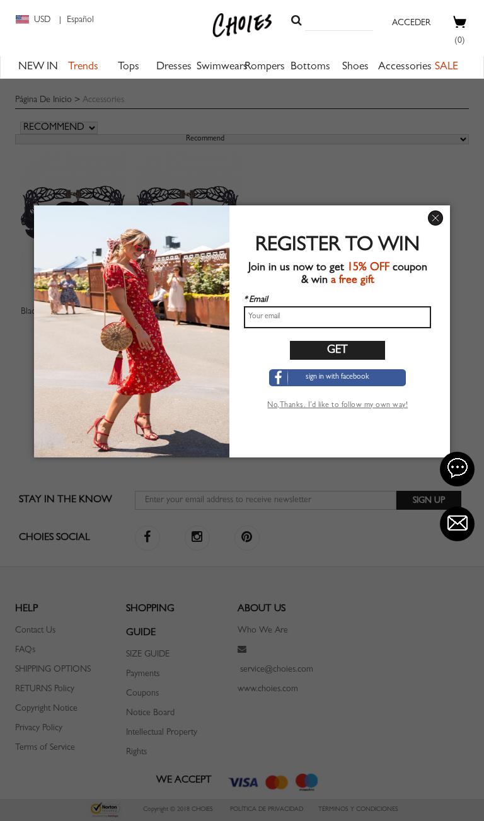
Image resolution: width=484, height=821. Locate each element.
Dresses (174, 67)
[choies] (242, 25)
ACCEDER (411, 23)
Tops (128, 67)
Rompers (265, 67)
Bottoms (310, 67)
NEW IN (38, 67)
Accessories (405, 67)
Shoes (355, 67)
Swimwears (222, 67)
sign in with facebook (337, 377)
